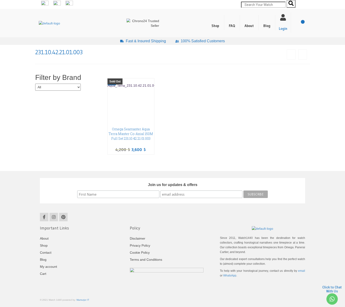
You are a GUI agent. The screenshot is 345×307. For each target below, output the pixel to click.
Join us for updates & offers (172, 185)
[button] (267, 22)
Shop (215, 25)
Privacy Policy (140, 245)
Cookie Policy (140, 252)
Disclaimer (137, 238)
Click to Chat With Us (332, 289)
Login (283, 28)
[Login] (283, 17)
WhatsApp (229, 275)
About (249, 25)
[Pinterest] (63, 217)
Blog (266, 25)
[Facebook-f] (44, 217)
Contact (45, 252)
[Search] (291, 4)
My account (48, 266)
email (301, 270)
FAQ (232, 25)
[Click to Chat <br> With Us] (332, 299)
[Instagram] (54, 217)
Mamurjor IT (83, 300)
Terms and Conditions (146, 259)
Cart (43, 274)
